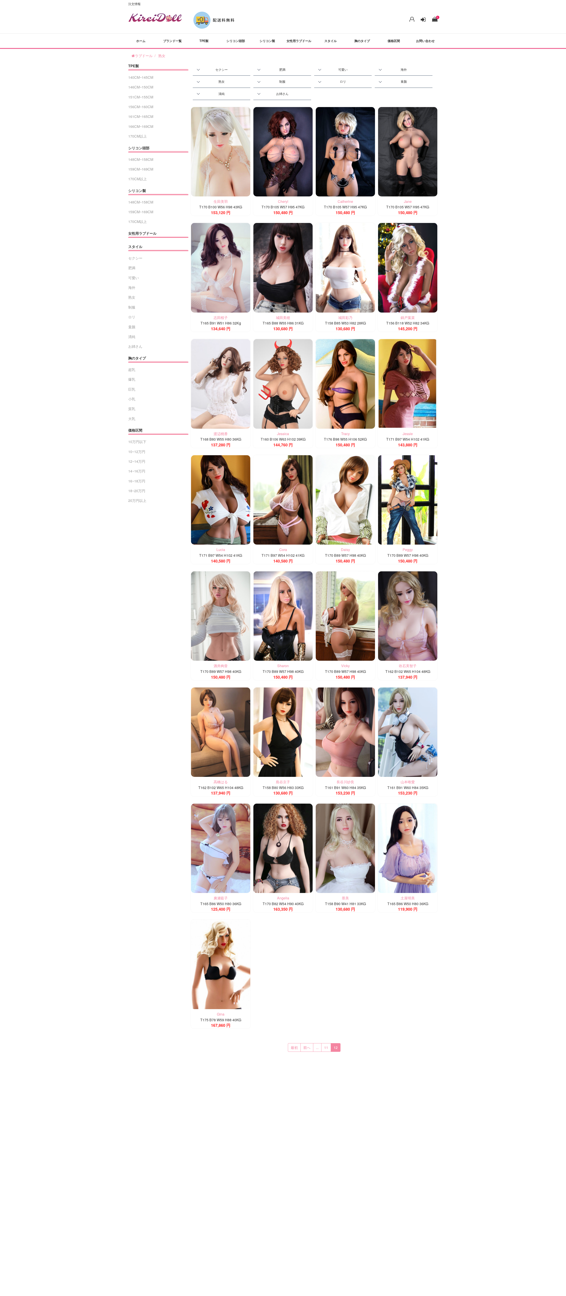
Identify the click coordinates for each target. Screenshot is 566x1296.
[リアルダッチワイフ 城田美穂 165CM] (283, 267)
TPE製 (203, 40)
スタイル (330, 40)
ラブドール (144, 55)
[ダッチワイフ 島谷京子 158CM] (283, 731)
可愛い (343, 69)
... (317, 1047)
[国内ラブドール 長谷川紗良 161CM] (345, 731)
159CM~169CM (140, 169)
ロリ (343, 81)
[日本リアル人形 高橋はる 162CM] (220, 731)
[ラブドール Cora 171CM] (283, 499)
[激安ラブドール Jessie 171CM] (407, 383)
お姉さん (282, 93)
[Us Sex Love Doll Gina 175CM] (220, 963)
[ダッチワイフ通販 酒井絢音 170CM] (220, 615)
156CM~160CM (140, 106)
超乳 (131, 369)
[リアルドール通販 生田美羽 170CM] (220, 151)
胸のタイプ (362, 40)
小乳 (131, 398)
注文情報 (134, 4)
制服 (282, 81)
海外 (404, 69)
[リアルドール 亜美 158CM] (345, 847)
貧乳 (131, 408)
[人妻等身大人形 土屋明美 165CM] (407, 847)
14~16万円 (136, 471)
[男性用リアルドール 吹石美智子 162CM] (407, 615)
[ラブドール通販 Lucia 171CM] (220, 499)
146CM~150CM (140, 87)
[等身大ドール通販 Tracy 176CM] (345, 383)
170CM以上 (137, 136)
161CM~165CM (140, 116)
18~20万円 (136, 490)
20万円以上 (137, 500)
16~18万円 (136, 481)
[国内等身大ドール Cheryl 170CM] (283, 151)
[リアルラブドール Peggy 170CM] (407, 499)
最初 (294, 1047)
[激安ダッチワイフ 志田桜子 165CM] (220, 267)
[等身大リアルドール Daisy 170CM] (345, 499)
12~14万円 (136, 461)
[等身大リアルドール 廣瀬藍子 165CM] (220, 847)
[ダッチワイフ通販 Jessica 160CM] (283, 383)
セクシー (221, 69)
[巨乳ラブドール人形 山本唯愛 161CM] (407, 731)
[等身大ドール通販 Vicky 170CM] (345, 615)
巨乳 (131, 389)
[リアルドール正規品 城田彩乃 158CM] (345, 267)
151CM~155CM (140, 97)
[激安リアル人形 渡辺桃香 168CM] (220, 383)
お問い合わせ (425, 40)
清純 (221, 93)
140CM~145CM (140, 77)
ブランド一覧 (172, 40)
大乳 (131, 418)
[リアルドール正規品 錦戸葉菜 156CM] (407, 267)
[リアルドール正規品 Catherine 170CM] (345, 151)
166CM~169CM (140, 126)
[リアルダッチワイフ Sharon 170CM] (283, 615)
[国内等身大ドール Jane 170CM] (407, 151)
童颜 (404, 81)
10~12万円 (136, 451)
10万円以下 (137, 441)
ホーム (140, 40)
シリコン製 (267, 40)
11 (326, 1047)
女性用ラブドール (299, 40)
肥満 (282, 69)
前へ (306, 1047)
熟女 (161, 55)
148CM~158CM (140, 159)
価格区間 (394, 40)
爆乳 (131, 379)
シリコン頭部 (235, 40)
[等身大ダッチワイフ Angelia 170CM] (283, 847)
